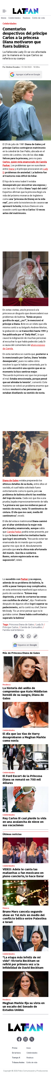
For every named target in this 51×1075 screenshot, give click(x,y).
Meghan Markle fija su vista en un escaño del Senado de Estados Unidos (24, 1006)
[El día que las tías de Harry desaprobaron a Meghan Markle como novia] (25, 715)
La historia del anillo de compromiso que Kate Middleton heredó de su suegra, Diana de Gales (25, 693)
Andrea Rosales (13, 67)
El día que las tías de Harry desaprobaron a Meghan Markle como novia (24, 737)
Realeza (26, 18)
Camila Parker (14, 531)
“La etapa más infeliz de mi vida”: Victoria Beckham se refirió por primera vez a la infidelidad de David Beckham (23, 962)
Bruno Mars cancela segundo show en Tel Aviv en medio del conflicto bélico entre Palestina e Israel (24, 917)
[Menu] (4, 11)
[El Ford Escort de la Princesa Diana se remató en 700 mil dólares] (25, 757)
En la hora (19, 1053)
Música (6, 908)
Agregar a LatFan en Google (25, 75)
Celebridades (14, 18)
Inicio (3, 18)
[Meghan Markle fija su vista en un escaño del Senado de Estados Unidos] (25, 984)
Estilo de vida (38, 18)
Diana (11, 169)
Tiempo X (19, 1057)
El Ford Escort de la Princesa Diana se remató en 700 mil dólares (22, 779)
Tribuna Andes (19, 1062)
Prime (19, 1048)
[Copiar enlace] (35, 636)
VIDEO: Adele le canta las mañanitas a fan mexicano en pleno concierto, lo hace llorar (23, 873)
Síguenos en (27, 645)
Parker (24, 579)
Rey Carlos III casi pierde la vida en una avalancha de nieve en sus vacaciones (24, 822)
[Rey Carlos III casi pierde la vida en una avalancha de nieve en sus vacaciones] (25, 799)
